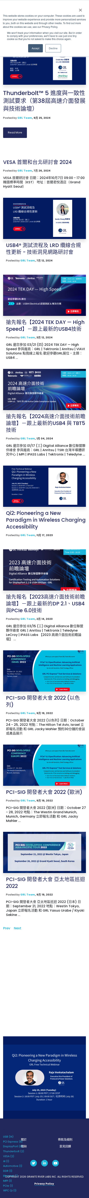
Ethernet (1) (10, 1176)
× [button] (80, 9)
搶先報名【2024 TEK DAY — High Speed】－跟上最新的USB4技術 (45, 326)
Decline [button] (53, 48)
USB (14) (8, 1136)
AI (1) (6, 1161)
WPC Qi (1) (9, 1190)
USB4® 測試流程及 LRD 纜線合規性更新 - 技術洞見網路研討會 (43, 249)
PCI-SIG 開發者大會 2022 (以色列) (43, 701)
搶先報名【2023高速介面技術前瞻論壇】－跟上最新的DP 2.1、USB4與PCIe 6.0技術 (45, 603)
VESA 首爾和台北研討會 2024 (37, 162)
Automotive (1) (12, 1166)
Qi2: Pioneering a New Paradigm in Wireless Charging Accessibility (46, 520)
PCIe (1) (8, 1185)
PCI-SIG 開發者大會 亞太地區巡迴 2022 (45, 883)
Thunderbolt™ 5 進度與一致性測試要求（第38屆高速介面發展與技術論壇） (44, 101)
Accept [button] (35, 48)
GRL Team (24, 118)
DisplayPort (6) (13, 1146)
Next (17, 928)
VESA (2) (8, 1156)
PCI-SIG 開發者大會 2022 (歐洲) (44, 792)
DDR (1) (7, 1171)
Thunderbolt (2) (13, 1151)
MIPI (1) (7, 1181)
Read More (15, 132)
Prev (6, 928)
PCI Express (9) (13, 1141)
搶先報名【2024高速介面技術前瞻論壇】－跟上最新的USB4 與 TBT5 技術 (45, 423)
